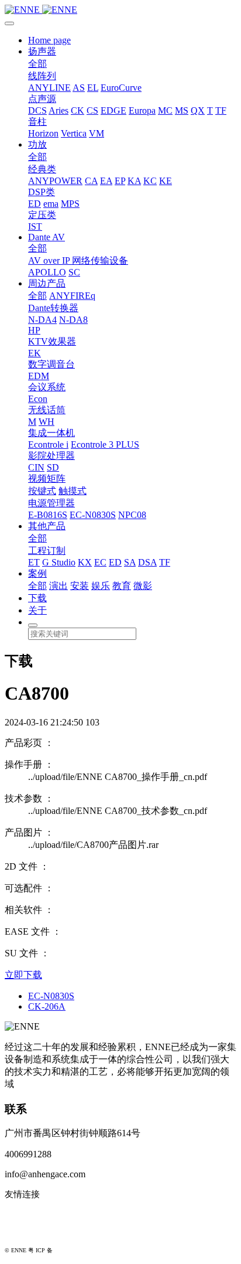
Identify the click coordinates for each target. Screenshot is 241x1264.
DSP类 (41, 192)
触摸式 (72, 491)
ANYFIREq (72, 296)
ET (34, 562)
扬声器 (42, 51)
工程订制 (47, 551)
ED (34, 204)
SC (74, 272)
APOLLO (47, 272)
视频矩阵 (47, 478)
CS (92, 110)
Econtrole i (48, 444)
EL (92, 88)
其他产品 (47, 526)
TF (220, 110)
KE (165, 181)
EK (34, 353)
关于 (37, 610)
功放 (37, 144)
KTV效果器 (52, 341)
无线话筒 (47, 410)
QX (198, 110)
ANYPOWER (55, 181)
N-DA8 (73, 320)
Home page (49, 40)
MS (181, 110)
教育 (121, 586)
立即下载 (23, 975)
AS (79, 88)
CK (77, 110)
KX (85, 562)
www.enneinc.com (39, 1213)
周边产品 (47, 283)
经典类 (42, 169)
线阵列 (42, 76)
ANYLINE (49, 88)
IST (35, 226)
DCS (37, 110)
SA (130, 562)
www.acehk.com (35, 1232)
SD (53, 467)
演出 (58, 586)
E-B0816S (47, 515)
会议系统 (47, 387)
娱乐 (100, 586)
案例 (37, 573)
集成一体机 (51, 433)
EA (106, 181)
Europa (142, 110)
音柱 (37, 122)
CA (91, 181)
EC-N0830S (93, 515)
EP (120, 181)
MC (165, 110)
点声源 (42, 99)
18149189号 (69, 1250)
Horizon (43, 133)
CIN (36, 467)
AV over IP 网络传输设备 (78, 260)
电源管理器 (51, 503)
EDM (38, 376)
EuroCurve (121, 88)
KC (150, 181)
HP (34, 330)
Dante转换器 (53, 308)
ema (50, 204)
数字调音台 (51, 364)
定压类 (42, 215)
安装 (79, 586)
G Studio (58, 562)
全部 (37, 64)
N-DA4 (42, 320)
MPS (70, 204)
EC (100, 562)
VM (96, 133)
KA (134, 181)
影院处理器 (51, 456)
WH (46, 422)
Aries (58, 110)
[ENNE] (120, 10)
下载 (37, 598)
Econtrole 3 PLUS (105, 444)
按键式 (42, 491)
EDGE (113, 110)
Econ (37, 399)
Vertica (74, 133)
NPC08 (132, 515)
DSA (147, 562)
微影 (142, 586)
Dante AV (46, 237)
